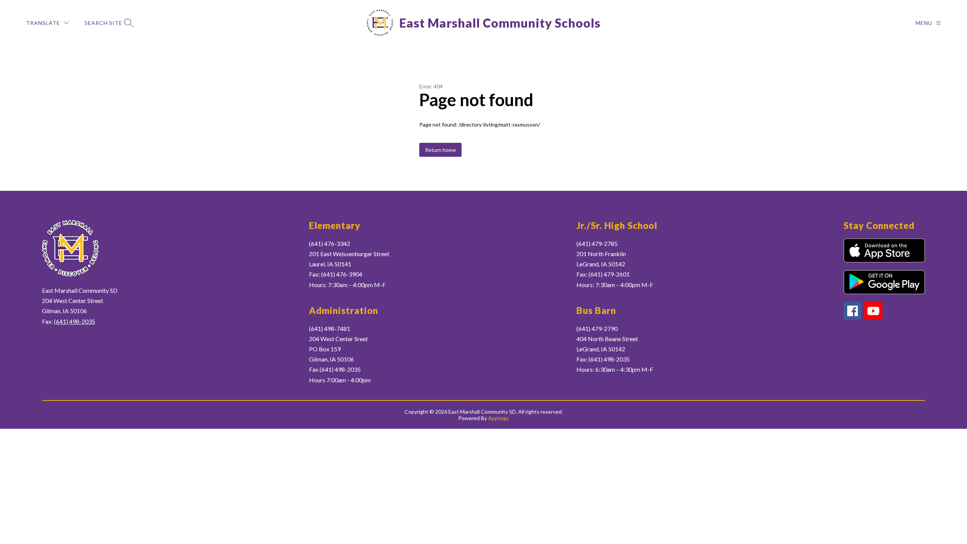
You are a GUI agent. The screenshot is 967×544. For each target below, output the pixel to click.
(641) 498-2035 (74, 321)
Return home (440, 150)
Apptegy (498, 418)
